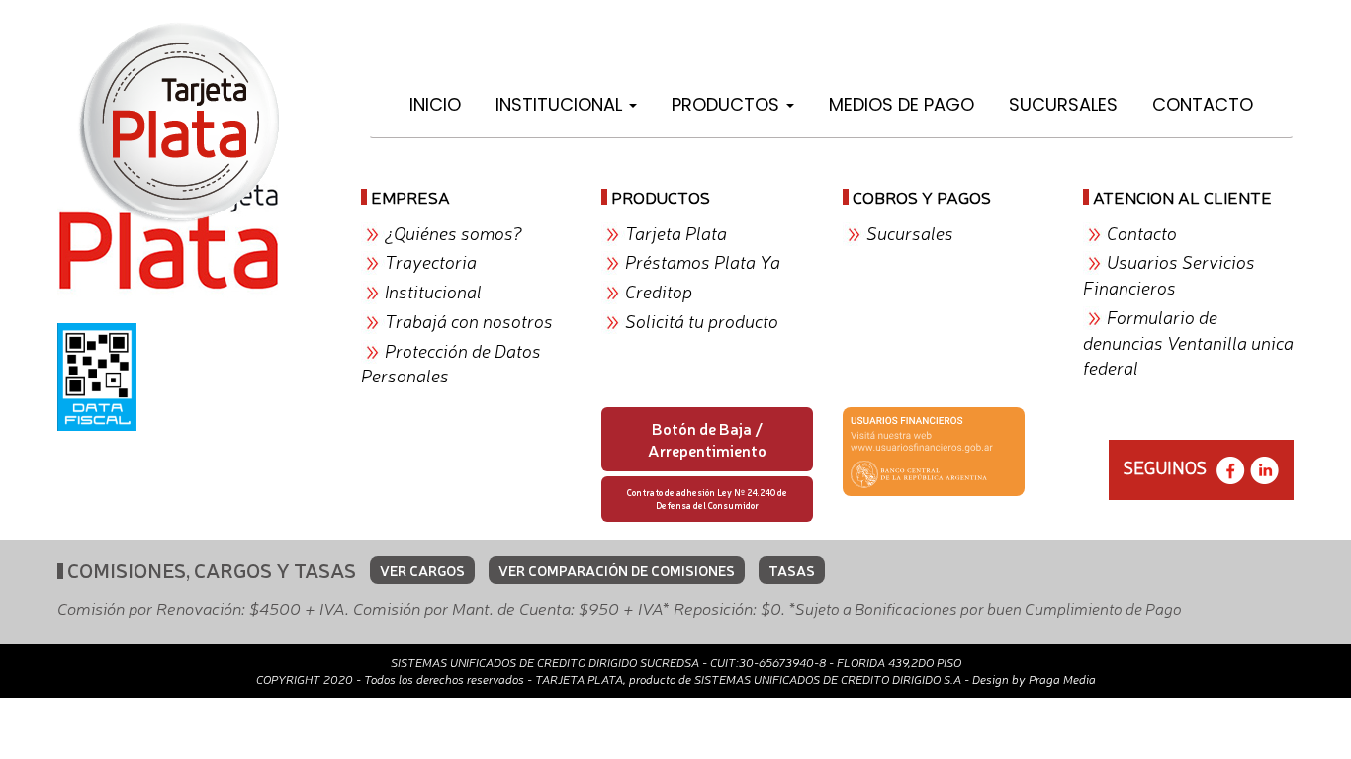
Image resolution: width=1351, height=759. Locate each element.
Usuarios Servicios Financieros (1169, 273)
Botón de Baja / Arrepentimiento (707, 439)
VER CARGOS (422, 570)
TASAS (791, 570)
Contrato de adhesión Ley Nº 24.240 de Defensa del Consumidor (707, 498)
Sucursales (1063, 104)
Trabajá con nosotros (469, 320)
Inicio (435, 104)
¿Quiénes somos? (453, 232)
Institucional (561, 104)
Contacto (1202, 104)
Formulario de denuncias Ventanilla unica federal (1188, 341)
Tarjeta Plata (676, 232)
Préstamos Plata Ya (702, 261)
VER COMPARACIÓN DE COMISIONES (616, 570)
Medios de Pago (901, 104)
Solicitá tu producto (701, 320)
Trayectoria (431, 261)
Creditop (658, 290)
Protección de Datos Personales (451, 362)
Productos (728, 104)
